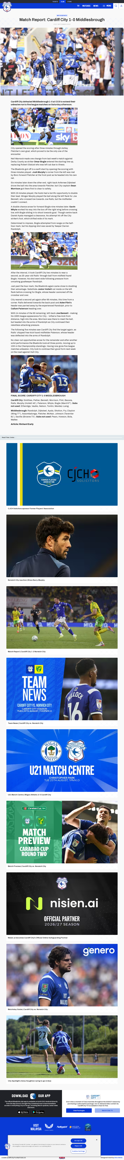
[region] (54, 1146)
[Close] (97, 1140)
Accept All (78, 1140)
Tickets (55, 2)
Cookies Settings (78, 1151)
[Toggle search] (116, 6)
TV (78, 5)
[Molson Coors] (75, 1127)
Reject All (78, 1146)
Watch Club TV (107, 1110)
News (95, 5)
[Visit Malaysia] (36, 1127)
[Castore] (49, 1127)
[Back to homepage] (7, 6)
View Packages (79, 1110)
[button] (7, 1147)
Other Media (118, 1157)
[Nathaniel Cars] (62, 1127)
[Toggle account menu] (121, 6)
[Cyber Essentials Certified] (88, 1127)
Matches (86, 5)
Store (69, 2)
